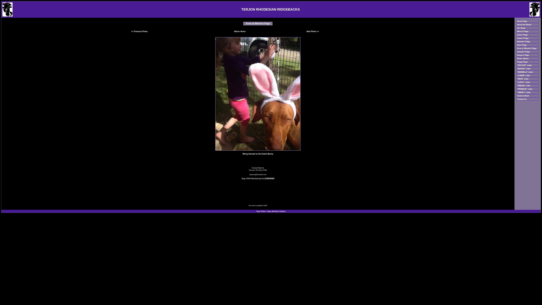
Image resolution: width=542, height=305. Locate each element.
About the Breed (524, 25)
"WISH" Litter (523, 79)
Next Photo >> (313, 31)
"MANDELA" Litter (525, 72)
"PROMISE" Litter (524, 89)
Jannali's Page (523, 52)
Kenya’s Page (523, 55)
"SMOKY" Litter (524, 92)
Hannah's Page (523, 42)
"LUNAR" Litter (523, 75)
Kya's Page (522, 45)
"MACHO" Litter (524, 69)
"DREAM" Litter (523, 86)
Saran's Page (522, 38)
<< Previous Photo (139, 31)
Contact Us (521, 99)
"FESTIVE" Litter (524, 65)
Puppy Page (522, 62)
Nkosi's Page (522, 31)
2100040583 (269, 178)
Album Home (239, 31)
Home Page (522, 21)
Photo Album (523, 58)
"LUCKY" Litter (523, 82)
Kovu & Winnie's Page (526, 48)
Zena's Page (522, 35)
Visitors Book (523, 96)
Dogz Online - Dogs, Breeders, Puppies (271, 211)
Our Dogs (521, 28)
